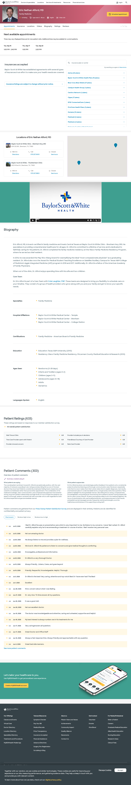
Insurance (21, 26)
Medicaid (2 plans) (74, 117)
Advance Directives (40, 743)
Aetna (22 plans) (74, 73)
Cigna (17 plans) (73, 97)
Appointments (9, 26)
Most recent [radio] (9, 517)
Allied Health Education (115, 731)
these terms (122, 67)
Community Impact (67, 727)
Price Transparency (40, 731)
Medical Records (39, 727)
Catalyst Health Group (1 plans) (79, 88)
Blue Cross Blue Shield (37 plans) (80, 83)
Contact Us (65, 739)
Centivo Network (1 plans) (77, 92)
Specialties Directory (11, 735)
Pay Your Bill (38, 723)
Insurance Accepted (40, 735)
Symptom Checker (40, 719)
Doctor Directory (9, 727)
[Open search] (126, 2)
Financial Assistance (40, 739)
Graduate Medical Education (117, 727)
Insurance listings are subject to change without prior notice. (29, 84)
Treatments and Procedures (13, 739)
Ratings (57, 26)
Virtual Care (8, 723)
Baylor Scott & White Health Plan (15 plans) (83, 78)
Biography (48, 26)
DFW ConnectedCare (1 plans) (79, 102)
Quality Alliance (66, 731)
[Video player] (66, 202)
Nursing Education (114, 735)
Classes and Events (10, 719)
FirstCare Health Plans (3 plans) (79, 107)
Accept (120, 770)
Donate (91, 723)
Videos (39, 26)
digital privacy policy (53, 780)
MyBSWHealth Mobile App (12, 743)
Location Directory (10, 731)
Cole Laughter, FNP (56, 281)
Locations (30, 26)
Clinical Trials (112, 743)
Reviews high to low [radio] (24, 517)
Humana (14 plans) (74, 112)
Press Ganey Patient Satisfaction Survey (51, 509)
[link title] (10, 2)
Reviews (66, 26)
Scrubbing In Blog (39, 750)
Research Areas (113, 739)
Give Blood (92, 727)
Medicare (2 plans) (75, 122)
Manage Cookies (105, 770)
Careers (110, 723)
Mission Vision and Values (69, 719)
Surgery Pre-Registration (42, 746)
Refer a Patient (113, 719)
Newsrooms (65, 735)
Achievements (66, 723)
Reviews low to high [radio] (41, 517)
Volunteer (92, 719)
